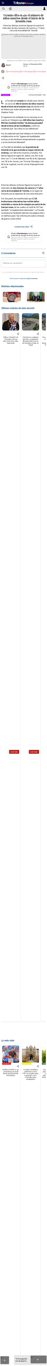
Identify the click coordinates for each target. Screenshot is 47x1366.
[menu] (3, 3)
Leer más (14, 752)
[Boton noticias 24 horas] (9, 9)
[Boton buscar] (3, 8)
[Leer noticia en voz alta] (3, 72)
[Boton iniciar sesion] (44, 8)
